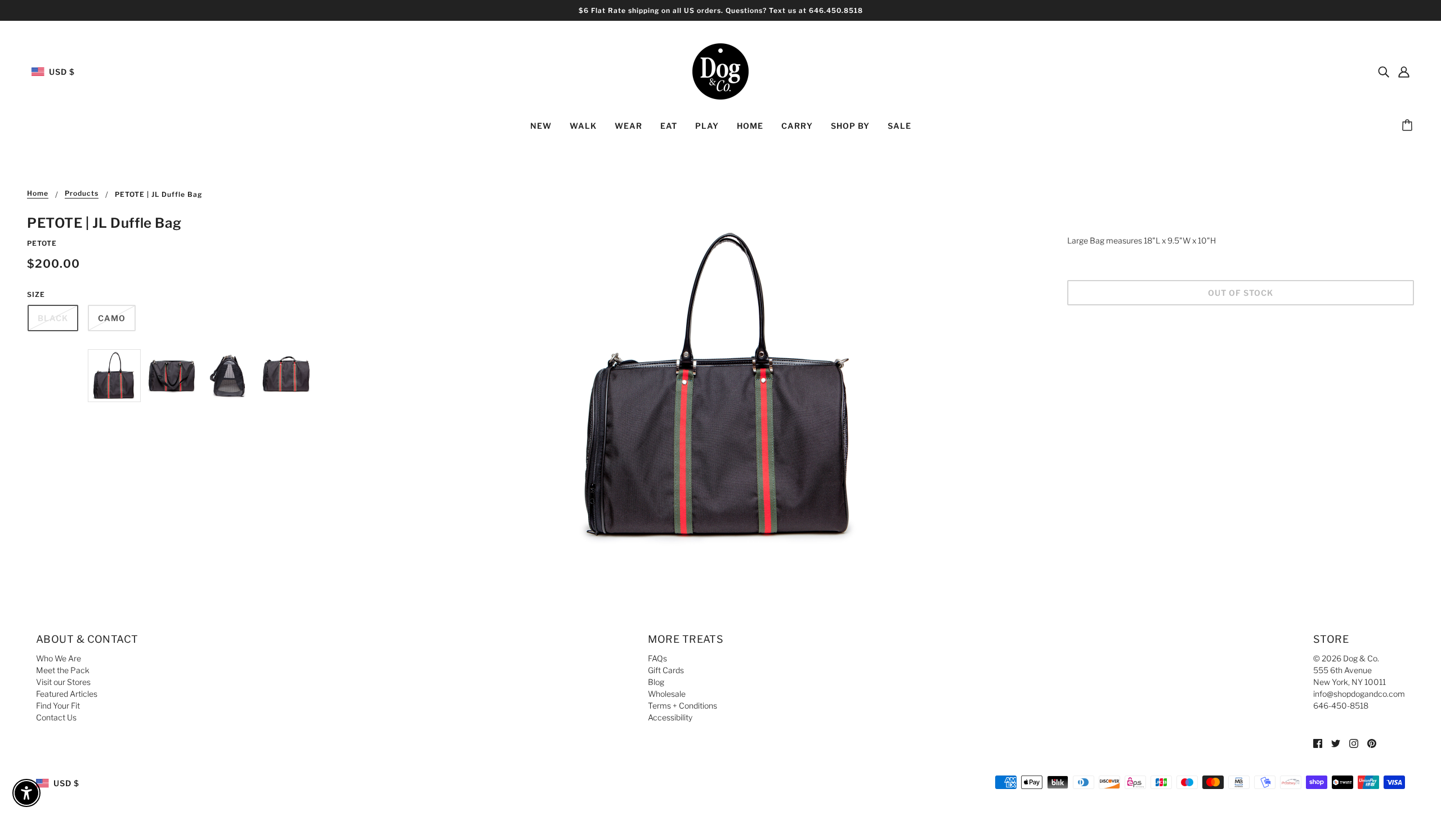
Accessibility (670, 717)
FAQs (657, 658)
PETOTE (42, 243)
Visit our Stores (63, 682)
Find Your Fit (58, 705)
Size (36, 294)
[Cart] (1409, 126)
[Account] (1404, 71)
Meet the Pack (62, 670)
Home (37, 193)
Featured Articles (66, 693)
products (82, 193)
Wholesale (667, 693)
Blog (656, 682)
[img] (1383, 71)
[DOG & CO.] (720, 70)
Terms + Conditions (682, 705)
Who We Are (58, 658)
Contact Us (56, 717)
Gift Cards (666, 670)
